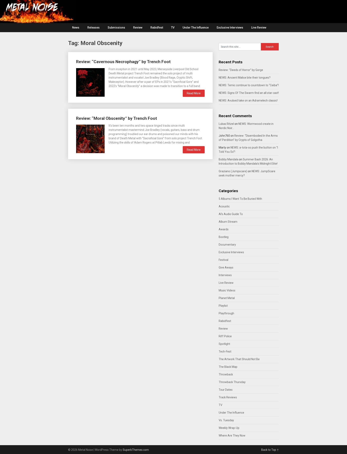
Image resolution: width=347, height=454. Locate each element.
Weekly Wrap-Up (229, 427)
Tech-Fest (225, 351)
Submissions (116, 27)
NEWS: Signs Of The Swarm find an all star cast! (249, 92)
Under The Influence (196, 27)
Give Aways (226, 267)
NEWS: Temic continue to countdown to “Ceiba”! (249, 85)
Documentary (227, 244)
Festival (223, 259)
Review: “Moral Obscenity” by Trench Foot (116, 118)
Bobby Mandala (228, 159)
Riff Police (225, 336)
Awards (224, 229)
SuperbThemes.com (136, 449)
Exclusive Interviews (230, 27)
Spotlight (224, 343)
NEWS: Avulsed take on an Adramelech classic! (248, 100)
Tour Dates (226, 389)
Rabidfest (156, 27)
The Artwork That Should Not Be (239, 359)
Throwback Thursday (232, 382)
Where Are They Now (232, 435)
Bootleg (224, 237)
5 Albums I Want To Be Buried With (240, 198)
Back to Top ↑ (270, 449)
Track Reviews (228, 397)
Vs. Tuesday (226, 420)
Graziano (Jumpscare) (233, 171)
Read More (194, 93)
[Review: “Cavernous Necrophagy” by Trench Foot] (90, 82)
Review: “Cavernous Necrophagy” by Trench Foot (123, 61)
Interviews (225, 275)
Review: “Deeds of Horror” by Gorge (241, 70)
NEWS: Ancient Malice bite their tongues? (244, 77)
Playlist (223, 305)
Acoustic (224, 206)
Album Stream (228, 221)
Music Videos (227, 290)
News (75, 27)
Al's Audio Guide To (231, 214)
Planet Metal (227, 298)
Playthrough (226, 313)
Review (137, 27)
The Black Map (228, 366)
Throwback (226, 374)
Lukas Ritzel (226, 123)
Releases (93, 27)
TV (173, 27)
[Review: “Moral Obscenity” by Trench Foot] (90, 138)
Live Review (258, 27)
